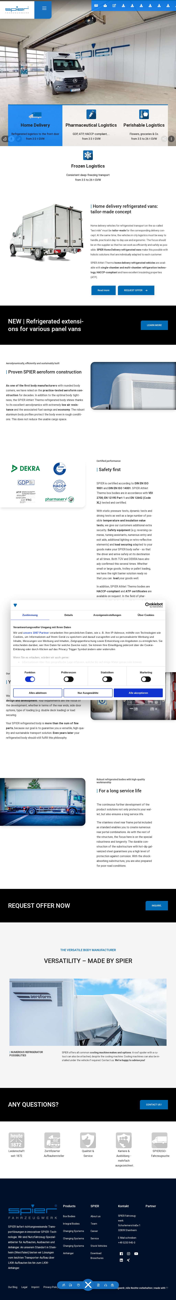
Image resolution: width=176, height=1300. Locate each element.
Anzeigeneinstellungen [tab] (107, 615)
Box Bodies (69, 1216)
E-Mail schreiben (127, 1237)
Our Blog (12, 1287)
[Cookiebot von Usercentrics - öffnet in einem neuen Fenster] (148, 605)
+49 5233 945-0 (126, 1242)
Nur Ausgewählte (88, 692)
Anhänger (68, 1253)
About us (96, 1216)
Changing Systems (73, 1231)
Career (94, 1231)
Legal (24, 1287)
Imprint (35, 1287)
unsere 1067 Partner (36, 632)
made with (160, 1288)
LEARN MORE (154, 325)
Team (94, 1223)
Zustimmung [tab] (30, 615)
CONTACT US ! (154, 1104)
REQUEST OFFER (133, 290)
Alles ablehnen (38, 692)
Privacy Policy (51, 1287)
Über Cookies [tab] (146, 615)
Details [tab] (68, 615)
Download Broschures (97, 1255)
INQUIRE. (157, 905)
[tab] (35, 125)
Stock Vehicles (99, 1245)
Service (95, 1238)
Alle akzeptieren (138, 692)
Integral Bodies (71, 1223)
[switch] (69, 679)
